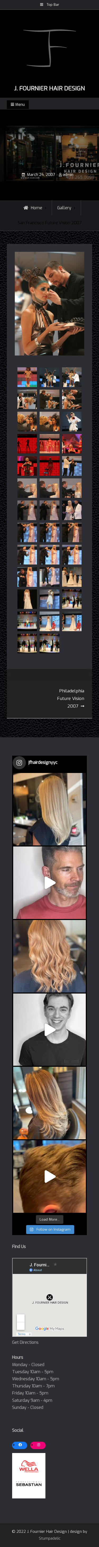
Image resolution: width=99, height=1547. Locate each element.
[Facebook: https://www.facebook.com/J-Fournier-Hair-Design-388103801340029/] (20, 1445)
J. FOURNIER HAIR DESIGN (49, 88)
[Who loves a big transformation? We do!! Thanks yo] (49, 882)
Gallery (64, 208)
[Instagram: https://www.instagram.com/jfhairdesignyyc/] (39, 1445)
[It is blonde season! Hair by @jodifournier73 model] (49, 809)
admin (68, 174)
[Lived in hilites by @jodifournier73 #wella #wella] (49, 1103)
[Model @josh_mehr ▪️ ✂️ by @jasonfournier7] (49, 1030)
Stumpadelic (49, 1538)
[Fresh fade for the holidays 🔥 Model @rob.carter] (49, 1176)
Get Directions (25, 1342)
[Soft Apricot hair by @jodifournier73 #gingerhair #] (49, 956)
